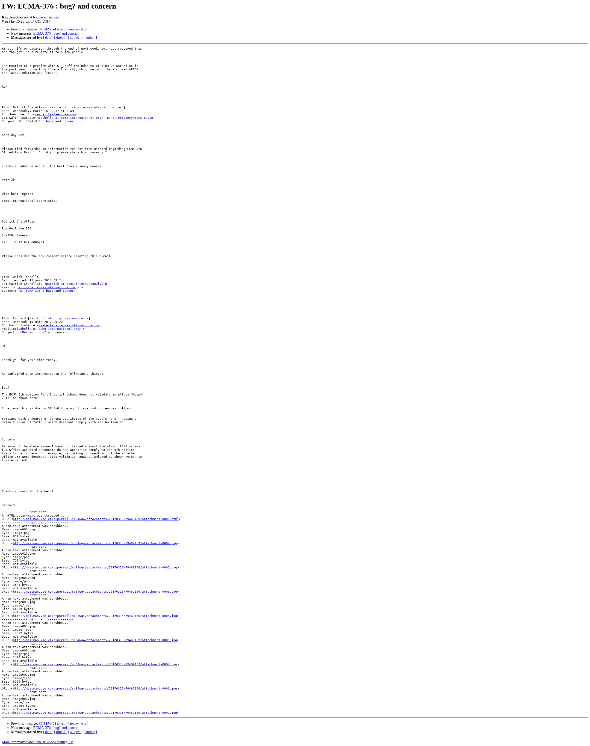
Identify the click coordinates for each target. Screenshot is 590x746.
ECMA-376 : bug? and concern (56, 33)
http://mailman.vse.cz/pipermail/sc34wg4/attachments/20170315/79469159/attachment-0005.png (95, 567)
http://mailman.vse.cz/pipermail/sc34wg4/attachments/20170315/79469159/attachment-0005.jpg (95, 640)
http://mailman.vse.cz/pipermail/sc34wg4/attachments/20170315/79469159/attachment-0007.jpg (95, 712)
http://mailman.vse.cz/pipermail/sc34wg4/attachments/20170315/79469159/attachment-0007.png (95, 664)
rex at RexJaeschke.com (41, 17)
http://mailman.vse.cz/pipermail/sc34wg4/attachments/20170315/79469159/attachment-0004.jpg (95, 616)
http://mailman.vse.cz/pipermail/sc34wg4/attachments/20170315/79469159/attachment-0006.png (95, 591)
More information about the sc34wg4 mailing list (37, 742)
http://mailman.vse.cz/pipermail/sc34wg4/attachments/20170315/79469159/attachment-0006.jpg (95, 688)
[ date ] (48, 37)
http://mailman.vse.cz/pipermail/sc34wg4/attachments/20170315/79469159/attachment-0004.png (95, 543)
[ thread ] (60, 37)
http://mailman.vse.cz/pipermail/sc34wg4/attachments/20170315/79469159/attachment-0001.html (96, 519)
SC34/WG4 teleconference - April (63, 29)
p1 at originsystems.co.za (130, 117)
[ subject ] (75, 37)
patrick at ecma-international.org (93, 107)
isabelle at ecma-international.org (70, 117)
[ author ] (90, 37)
